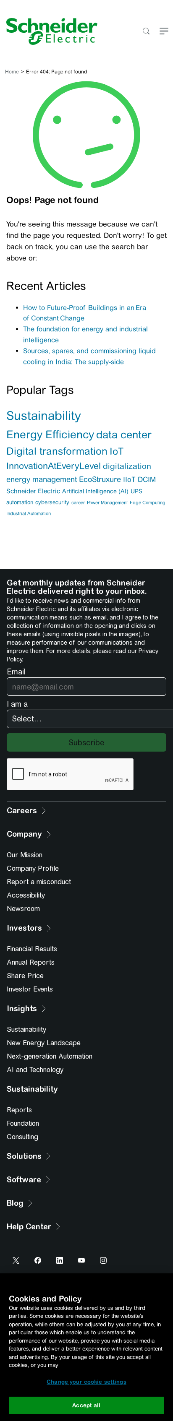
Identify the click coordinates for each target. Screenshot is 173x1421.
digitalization (127, 466)
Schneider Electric (33, 490)
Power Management (107, 502)
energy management (41, 479)
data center (123, 434)
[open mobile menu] (164, 32)
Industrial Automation (28, 513)
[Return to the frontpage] (48, 31)
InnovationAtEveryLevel (53, 466)
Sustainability (43, 416)
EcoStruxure (100, 479)
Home (12, 72)
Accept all (86, 1405)
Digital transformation (56, 451)
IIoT (129, 479)
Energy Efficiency (50, 434)
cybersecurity (52, 502)
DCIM (147, 479)
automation (19, 502)
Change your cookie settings (86, 1382)
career (78, 502)
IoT (116, 451)
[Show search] (146, 32)
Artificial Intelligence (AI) (95, 491)
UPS (136, 491)
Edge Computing (147, 502)
